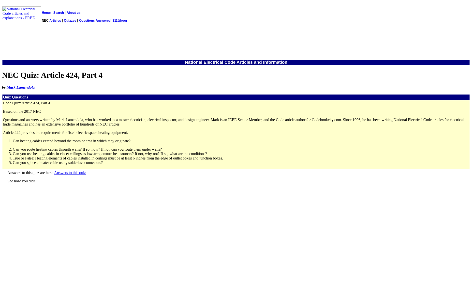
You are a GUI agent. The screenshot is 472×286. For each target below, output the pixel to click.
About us (73, 13)
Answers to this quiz (70, 173)
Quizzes (70, 20)
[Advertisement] (236, 239)
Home (46, 13)
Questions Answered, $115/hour (103, 20)
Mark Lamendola (21, 87)
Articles (55, 20)
